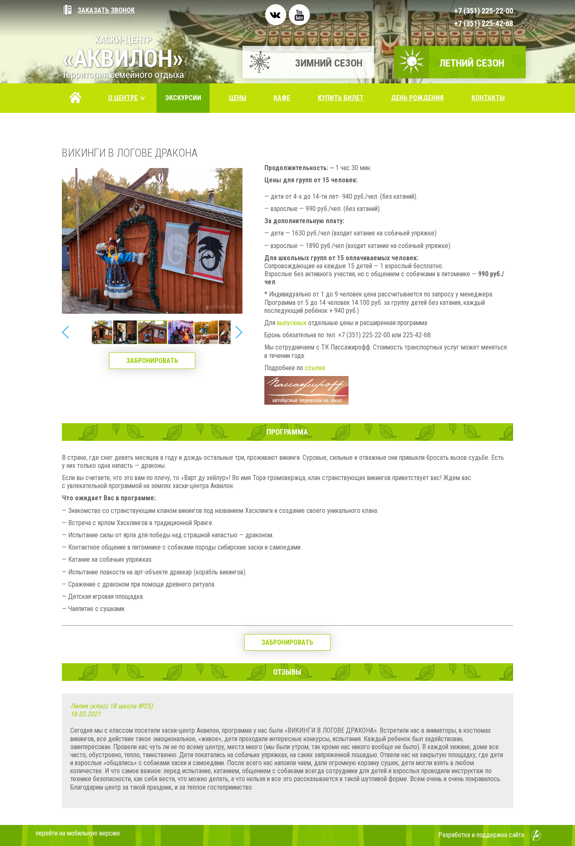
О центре (127, 98)
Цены (237, 98)
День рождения (417, 98)
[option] (152, 332)
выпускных (291, 323)
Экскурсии (183, 98)
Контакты (488, 98)
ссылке (315, 368)
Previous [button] (65, 332)
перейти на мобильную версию (78, 833)
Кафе (282, 98)
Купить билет (341, 98)
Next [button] (238, 332)
